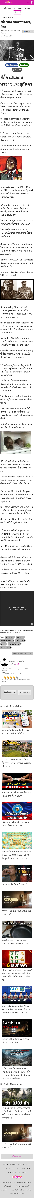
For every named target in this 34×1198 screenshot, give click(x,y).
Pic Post (22, 1168)
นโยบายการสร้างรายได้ (22, 1186)
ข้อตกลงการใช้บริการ (8, 1182)
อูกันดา (19, 637)
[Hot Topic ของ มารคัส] (4, 666)
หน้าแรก (3, 18)
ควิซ (28, 1168)
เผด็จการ (19, 641)
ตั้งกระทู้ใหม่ (17, 1157)
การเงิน (17, 1172)
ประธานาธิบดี (6, 641)
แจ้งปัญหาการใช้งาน (26, 1190)
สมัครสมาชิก (25, 693)
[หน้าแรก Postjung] (8, 2)
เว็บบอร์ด (7, 9)
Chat (5, 1168)
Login (9, 692)
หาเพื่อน (28, 1164)
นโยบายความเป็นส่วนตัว (24, 1182)
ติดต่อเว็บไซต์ (14, 1190)
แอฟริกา (9, 637)
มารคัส (9, 36)
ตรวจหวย (13, 1164)
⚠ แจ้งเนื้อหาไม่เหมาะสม (20, 653)
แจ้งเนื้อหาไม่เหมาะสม (17, 1194)
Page (24, 1172)
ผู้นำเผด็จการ (14, 644)
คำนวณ (11, 1172)
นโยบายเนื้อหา (8, 1186)
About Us (4, 1190)
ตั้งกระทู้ (17, 12)
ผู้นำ (2, 644)
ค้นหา (27, 9)
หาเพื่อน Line (13, 1168)
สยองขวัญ (5, 647)
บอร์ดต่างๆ (18, 9)
